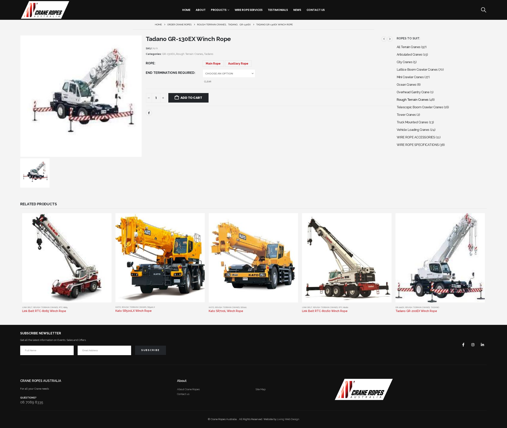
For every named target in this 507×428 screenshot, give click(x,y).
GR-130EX (168, 53)
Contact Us (316, 10)
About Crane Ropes (188, 389)
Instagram (473, 345)
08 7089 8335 (31, 402)
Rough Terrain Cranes (189, 53)
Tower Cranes (406, 115)
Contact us (183, 394)
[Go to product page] (67, 257)
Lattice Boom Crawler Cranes (417, 69)
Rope (150, 63)
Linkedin (482, 345)
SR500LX (151, 307)
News (297, 10)
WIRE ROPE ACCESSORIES (416, 137)
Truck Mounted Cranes (412, 122)
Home (186, 10)
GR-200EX (399, 307)
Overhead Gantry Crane (413, 92)
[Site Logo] (45, 10)
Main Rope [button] (213, 63)
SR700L (244, 307)
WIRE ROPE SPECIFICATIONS (418, 145)
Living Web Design (288, 419)
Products (219, 10)
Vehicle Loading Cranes (413, 130)
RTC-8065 (63, 307)
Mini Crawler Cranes (410, 77)
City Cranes (405, 62)
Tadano (208, 53)
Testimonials (278, 10)
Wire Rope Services (249, 10)
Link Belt (27, 307)
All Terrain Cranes (408, 47)
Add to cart (191, 97)
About (200, 10)
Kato (118, 307)
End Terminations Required (170, 73)
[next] (390, 39)
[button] (483, 9)
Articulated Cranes (409, 54)
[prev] (384, 39)
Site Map (260, 389)
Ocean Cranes (406, 85)
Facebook (149, 113)
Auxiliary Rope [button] (238, 63)
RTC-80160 (343, 307)
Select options (105, 219)
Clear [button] (207, 81)
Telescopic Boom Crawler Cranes (420, 107)
